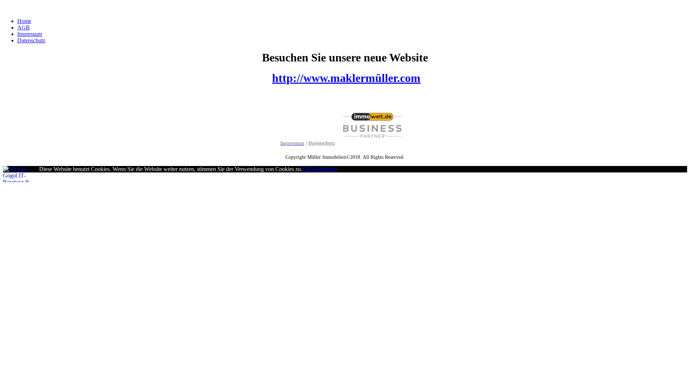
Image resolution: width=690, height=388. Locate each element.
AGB (23, 27)
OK (306, 169)
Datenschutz (31, 40)
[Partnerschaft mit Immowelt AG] (372, 143)
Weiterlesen (324, 169)
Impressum (29, 34)
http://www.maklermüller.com (346, 77)
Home (24, 21)
